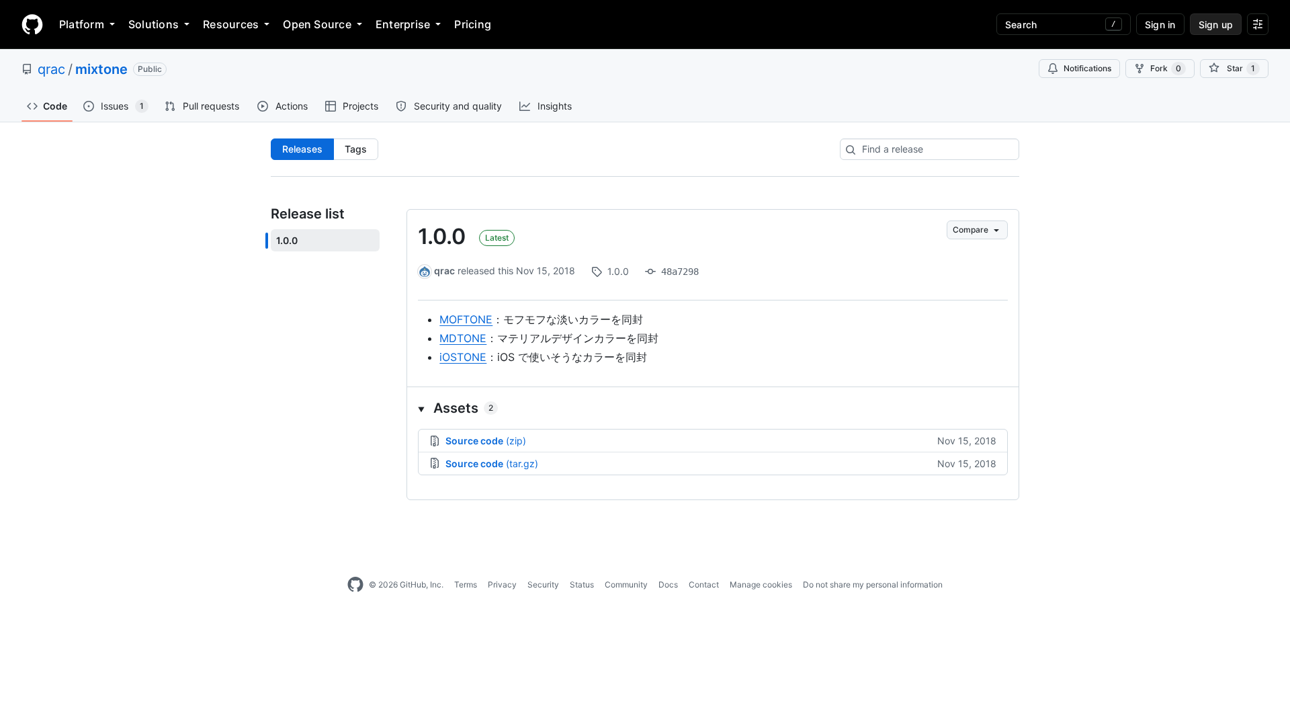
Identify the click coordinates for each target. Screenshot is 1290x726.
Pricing (472, 24)
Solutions (153, 24)
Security (543, 584)
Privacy (502, 584)
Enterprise (403, 24)
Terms (465, 584)
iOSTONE (462, 357)
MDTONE (462, 338)
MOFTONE (465, 319)
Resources (231, 24)
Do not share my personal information (873, 584)
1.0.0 (442, 236)
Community (626, 584)
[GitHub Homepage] (355, 585)
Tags (356, 149)
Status (582, 584)
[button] (713, 408)
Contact (704, 584)
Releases (302, 149)
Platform (81, 24)
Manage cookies (761, 584)
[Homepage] (32, 24)
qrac (51, 69)
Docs (668, 584)
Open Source (317, 24)
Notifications (1087, 68)
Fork (1165, 68)
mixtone (101, 69)
